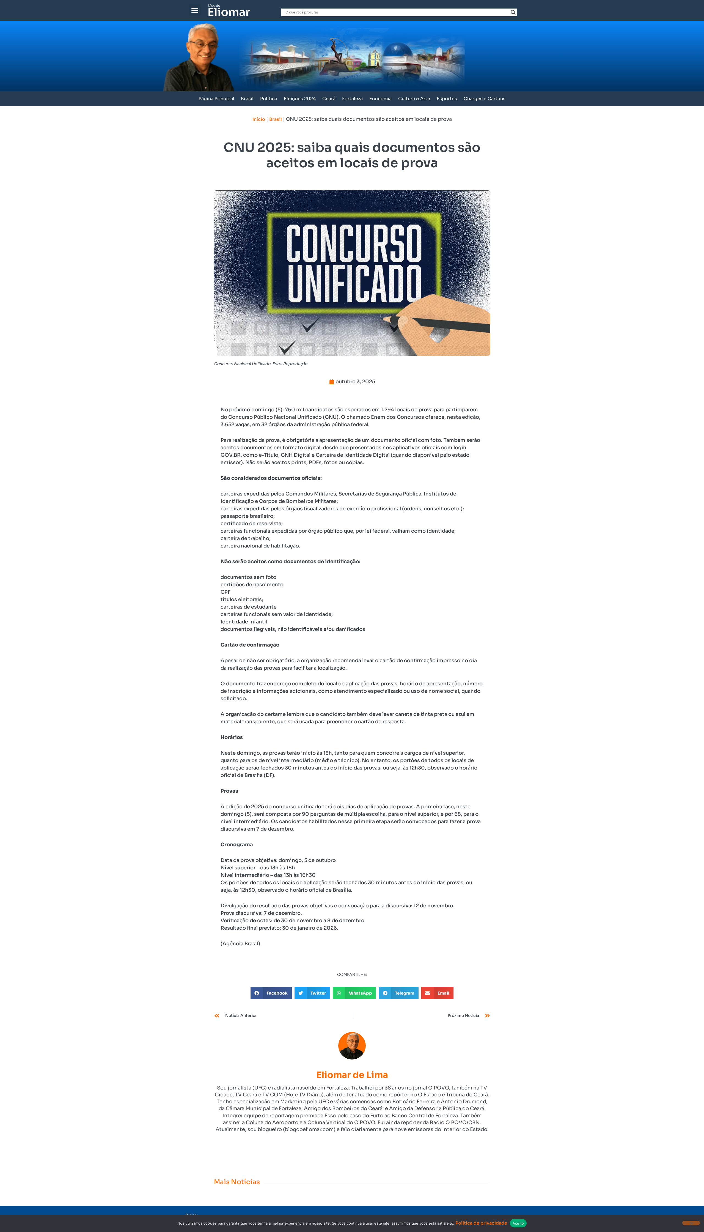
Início (258, 119)
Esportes (447, 99)
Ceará (329, 99)
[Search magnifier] (513, 12)
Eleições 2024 (300, 99)
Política (268, 99)
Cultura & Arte (414, 99)
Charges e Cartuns (484, 99)
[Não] (691, 1223)
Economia (380, 99)
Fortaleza (352, 99)
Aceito (518, 1223)
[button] (194, 10)
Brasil (247, 99)
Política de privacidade (481, 1223)
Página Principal (216, 99)
